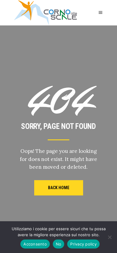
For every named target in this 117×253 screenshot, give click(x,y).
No (59, 244)
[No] (109, 237)
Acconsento (35, 244)
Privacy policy (83, 244)
